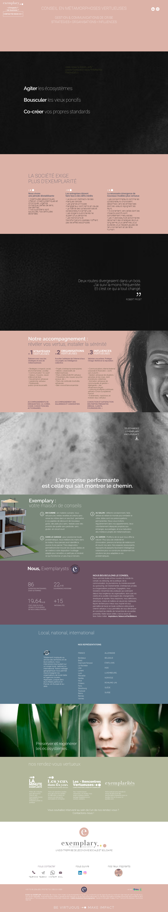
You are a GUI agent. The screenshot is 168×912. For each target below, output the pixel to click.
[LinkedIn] (80, 873)
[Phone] (33, 872)
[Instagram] (85, 873)
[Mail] (60, 872)
